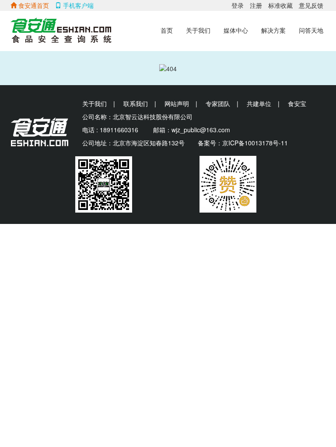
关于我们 (198, 31)
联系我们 (135, 103)
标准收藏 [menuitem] (280, 5)
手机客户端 (77, 5)
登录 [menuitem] (237, 5)
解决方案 (273, 31)
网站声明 (176, 103)
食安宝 (297, 103)
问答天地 (311, 31)
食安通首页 (33, 5)
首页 (167, 31)
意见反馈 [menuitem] (311, 5)
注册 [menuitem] (256, 5)
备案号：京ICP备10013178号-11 (243, 142)
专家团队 (218, 103)
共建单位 (259, 103)
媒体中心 (236, 31)
